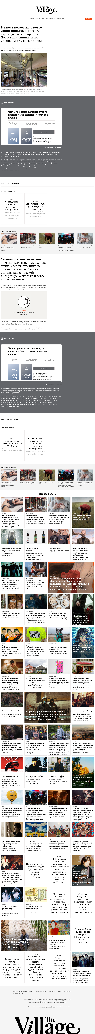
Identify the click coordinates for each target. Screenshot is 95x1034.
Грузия (27, 741)
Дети (63, 18)
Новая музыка (76, 611)
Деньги (3, 806)
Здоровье (51, 513)
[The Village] (47, 10)
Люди (36, 18)
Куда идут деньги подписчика (53, 147)
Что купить (52, 546)
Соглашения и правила (64, 991)
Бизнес (41, 18)
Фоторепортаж (30, 709)
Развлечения (49, 18)
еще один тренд (77, 773)
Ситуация (35, 201)
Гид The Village (29, 513)
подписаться (44, 132)
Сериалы (4, 546)
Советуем (51, 611)
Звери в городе (52, 643)
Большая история (54, 576)
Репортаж (4, 513)
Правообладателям (40, 991)
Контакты (52, 991)
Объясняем (75, 513)
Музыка (3, 643)
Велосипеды (52, 741)
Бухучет (27, 546)
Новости (36, 861)
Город (32, 18)
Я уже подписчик (9, 102)
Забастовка (28, 676)
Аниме (74, 643)
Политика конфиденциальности (22, 991)
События (51, 936)
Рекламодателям (18, 993)
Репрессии (4, 774)
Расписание (28, 774)
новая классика (5, 578)
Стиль (59, 18)
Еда (55, 18)
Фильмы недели (29, 611)
